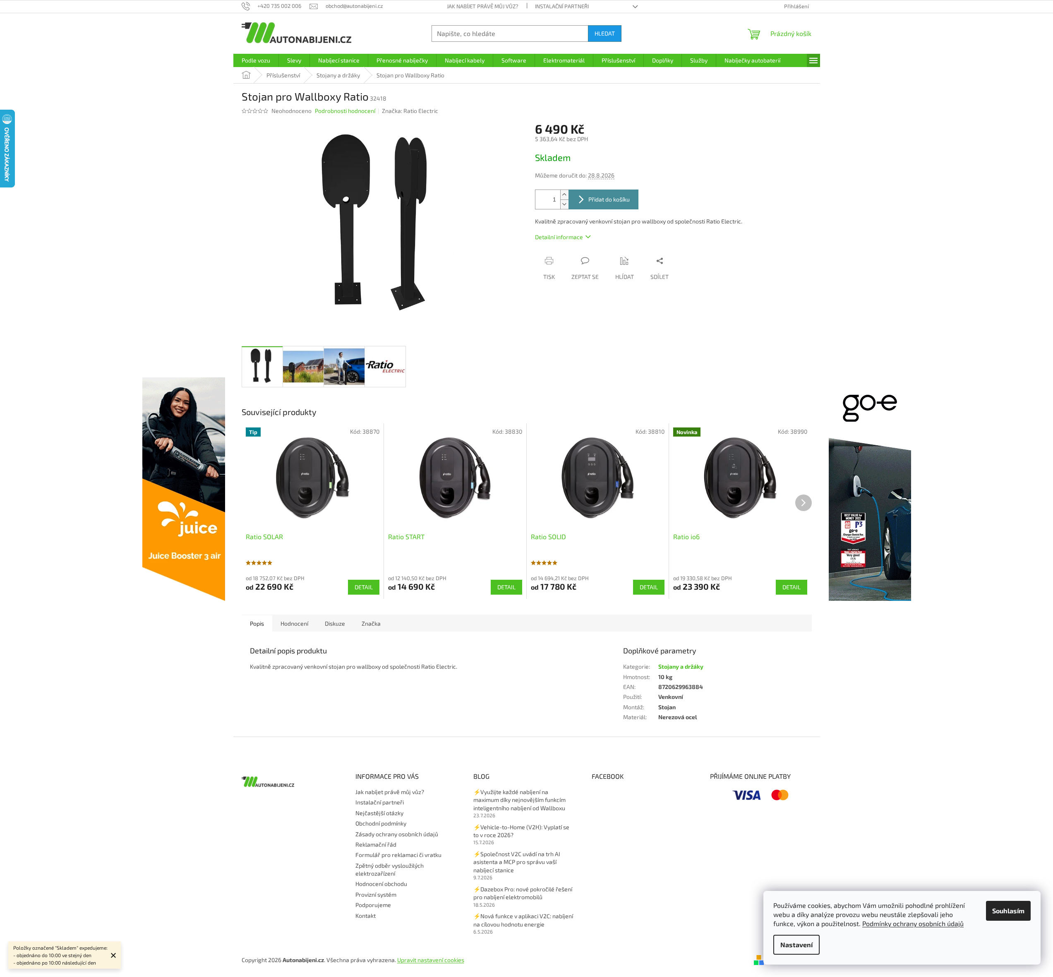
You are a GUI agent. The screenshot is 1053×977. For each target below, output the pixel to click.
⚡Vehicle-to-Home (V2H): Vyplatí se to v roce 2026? (521, 830)
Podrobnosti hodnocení (345, 110)
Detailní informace (559, 236)
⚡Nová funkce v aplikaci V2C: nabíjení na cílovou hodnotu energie (523, 919)
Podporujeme (373, 904)
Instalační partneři (562, 6)
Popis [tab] (257, 623)
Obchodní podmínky (380, 823)
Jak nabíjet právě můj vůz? (482, 6)
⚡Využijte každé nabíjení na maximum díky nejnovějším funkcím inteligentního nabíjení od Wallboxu (519, 799)
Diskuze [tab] (335, 623)
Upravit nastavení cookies (430, 959)
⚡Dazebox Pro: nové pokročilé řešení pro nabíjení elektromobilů (522, 893)
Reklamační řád (375, 844)
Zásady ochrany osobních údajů (396, 834)
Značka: (410, 110)
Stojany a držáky (680, 666)
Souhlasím (1008, 911)
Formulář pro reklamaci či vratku (398, 854)
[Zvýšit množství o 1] (564, 194)
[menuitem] (255, 60)
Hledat (605, 33)
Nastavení (796, 944)
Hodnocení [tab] (294, 623)
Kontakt (365, 915)
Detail (364, 587)
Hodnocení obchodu (381, 883)
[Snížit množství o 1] (564, 204)
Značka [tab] (371, 623)
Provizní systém (375, 894)
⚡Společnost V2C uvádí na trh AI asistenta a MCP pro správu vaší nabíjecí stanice (516, 862)
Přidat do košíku (609, 199)
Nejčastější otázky (379, 812)
